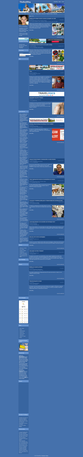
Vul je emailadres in (25, 55)
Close (62, 47)
